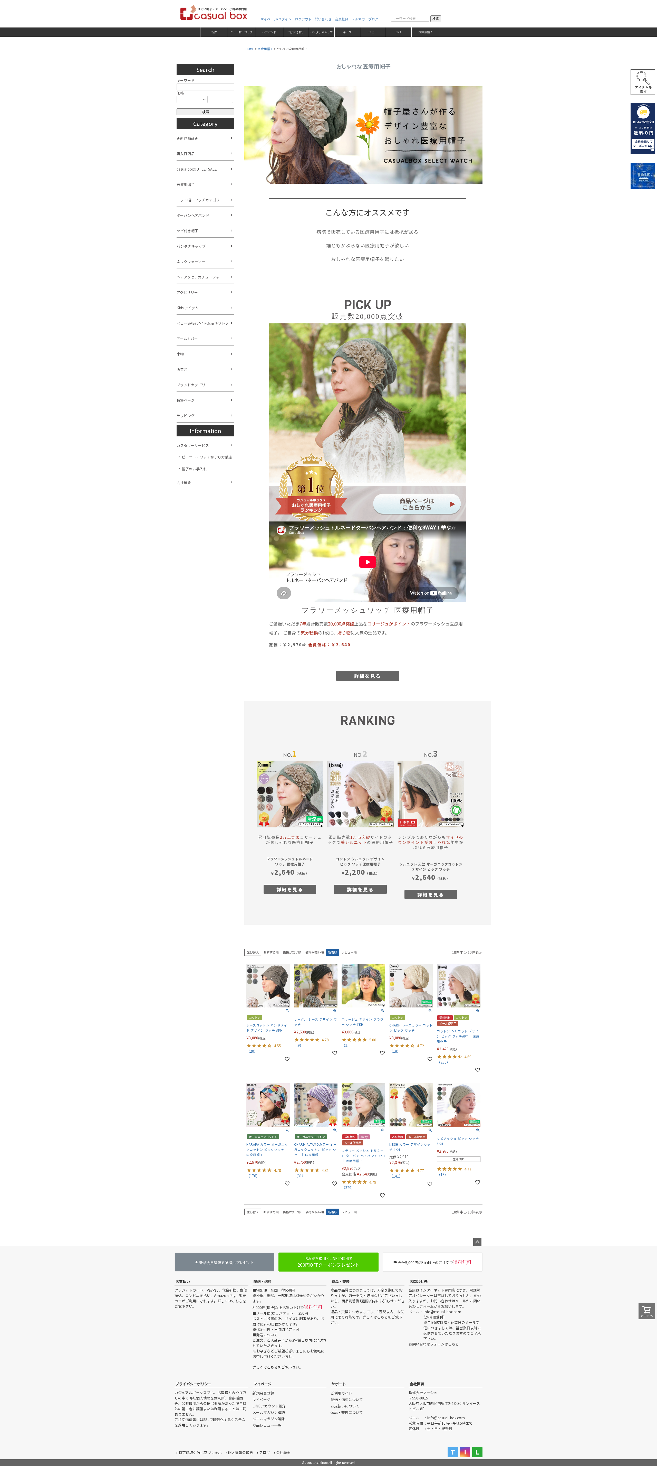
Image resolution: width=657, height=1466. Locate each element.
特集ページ (186, 400)
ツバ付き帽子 (187, 230)
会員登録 (341, 19)
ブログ (373, 19)
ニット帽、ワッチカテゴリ (198, 199)
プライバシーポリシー (193, 1383)
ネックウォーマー (191, 261)
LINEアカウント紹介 (269, 1405)
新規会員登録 (263, 1393)
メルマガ (358, 19)
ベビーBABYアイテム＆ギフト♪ (203, 323)
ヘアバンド (269, 32)
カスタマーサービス (193, 445)
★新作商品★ (187, 138)
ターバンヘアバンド (193, 215)
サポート (339, 1383)
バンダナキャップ (321, 32)
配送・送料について (347, 1399)
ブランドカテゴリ (191, 384)
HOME (250, 48)
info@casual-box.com (442, 1311)
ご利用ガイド (341, 1393)
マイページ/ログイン (276, 19)
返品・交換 (341, 1281)
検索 (435, 19)
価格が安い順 (292, 952)
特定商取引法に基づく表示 (200, 1452)
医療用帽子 (426, 32)
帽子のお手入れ (194, 468)
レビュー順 (349, 952)
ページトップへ (477, 1242)
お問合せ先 (419, 1281)
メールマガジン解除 (269, 1418)
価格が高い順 (314, 952)
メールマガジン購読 (269, 1412)
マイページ (263, 1383)
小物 (398, 32)
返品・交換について (347, 1412)
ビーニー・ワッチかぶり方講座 (207, 457)
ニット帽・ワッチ (241, 32)
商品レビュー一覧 (267, 1425)
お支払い (183, 1281)
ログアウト (303, 19)
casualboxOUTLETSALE (197, 169)
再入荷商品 (186, 153)
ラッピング (186, 415)
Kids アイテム (188, 307)
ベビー (373, 32)
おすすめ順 (271, 952)
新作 (214, 32)
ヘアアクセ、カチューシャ (198, 276)
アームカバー (187, 338)
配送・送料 (263, 1281)
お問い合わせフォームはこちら (434, 1344)
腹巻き (182, 369)
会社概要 (184, 482)
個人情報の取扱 (240, 1452)
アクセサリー (187, 292)
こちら (237, 1300)
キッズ (347, 32)
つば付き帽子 (295, 32)
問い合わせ (323, 19)
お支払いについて (345, 1405)
